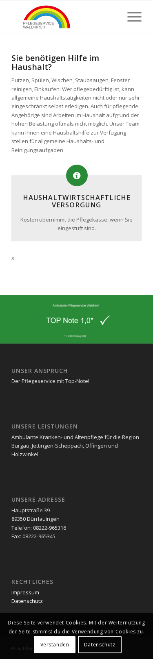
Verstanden (54, 644)
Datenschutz (27, 601)
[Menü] (130, 16)
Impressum (25, 592)
